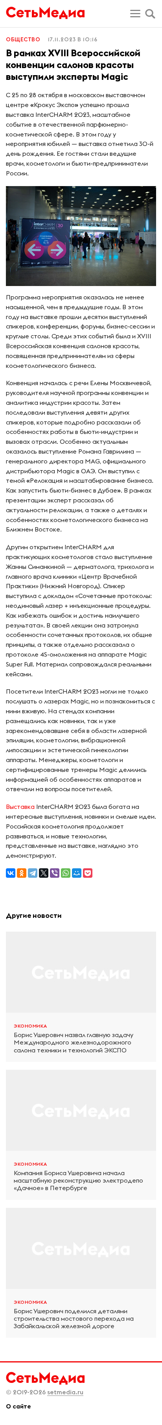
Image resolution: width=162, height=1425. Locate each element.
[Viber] (54, 873)
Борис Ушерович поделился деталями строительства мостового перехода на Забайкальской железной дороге (74, 1318)
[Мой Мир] (76, 873)
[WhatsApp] (65, 873)
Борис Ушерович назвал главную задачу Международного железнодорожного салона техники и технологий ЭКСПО (73, 1042)
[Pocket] (87, 873)
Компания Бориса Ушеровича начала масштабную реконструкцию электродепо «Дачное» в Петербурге (78, 1180)
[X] (43, 873)
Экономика (30, 1026)
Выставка (20, 806)
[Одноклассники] (21, 873)
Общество (23, 39)
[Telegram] (32, 873)
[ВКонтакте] (10, 873)
